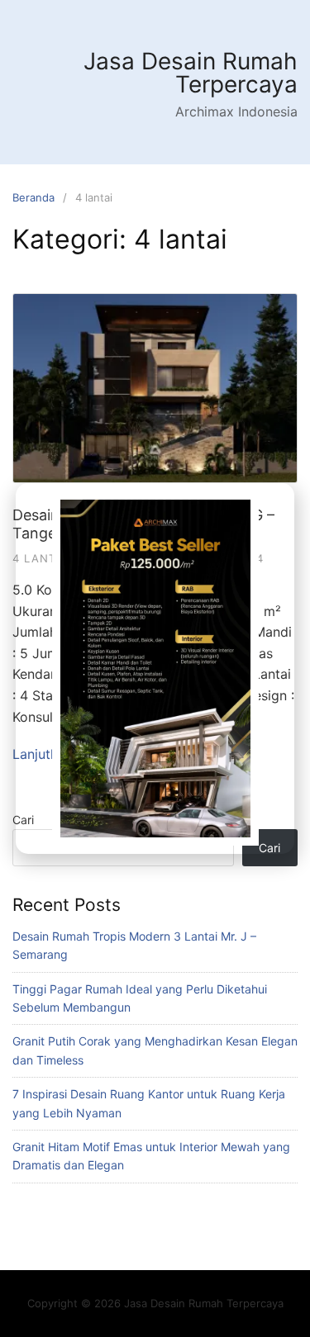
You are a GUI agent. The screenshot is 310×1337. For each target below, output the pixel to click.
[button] (273, 492)
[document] (155, 668)
